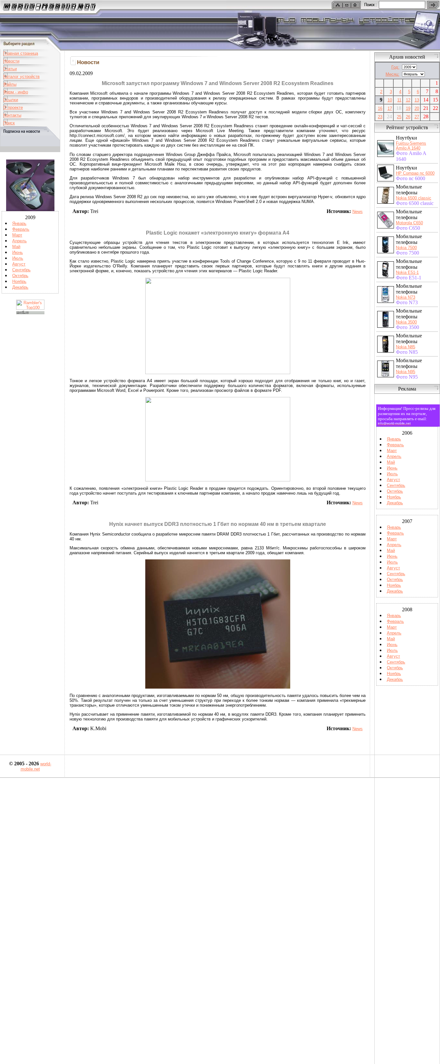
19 (408, 108)
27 (417, 116)
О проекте (13, 107)
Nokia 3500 (406, 322)
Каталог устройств (21, 76)
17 (389, 108)
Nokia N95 (405, 371)
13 (417, 100)
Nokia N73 (405, 297)
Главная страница (20, 53)
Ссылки (10, 99)
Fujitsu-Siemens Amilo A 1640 (411, 145)
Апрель (19, 240)
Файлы (9, 84)
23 (380, 116)
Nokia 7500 (406, 247)
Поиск (9, 123)
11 (399, 100)
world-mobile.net (36, 766)
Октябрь (20, 275)
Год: (395, 67)
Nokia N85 (405, 346)
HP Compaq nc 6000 (415, 173)
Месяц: (392, 74)
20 (417, 108)
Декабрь (20, 287)
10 (389, 100)
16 (380, 108)
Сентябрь (21, 269)
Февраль (20, 229)
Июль (17, 258)
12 (408, 100)
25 (399, 116)
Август (18, 264)
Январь (19, 223)
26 (408, 116)
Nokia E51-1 (407, 272)
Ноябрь (19, 281)
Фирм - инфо (15, 92)
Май (16, 246)
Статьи (10, 68)
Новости (11, 61)
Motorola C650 (409, 222)
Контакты (12, 115)
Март (17, 235)
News (357, 211)
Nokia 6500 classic (413, 198)
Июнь (17, 252)
